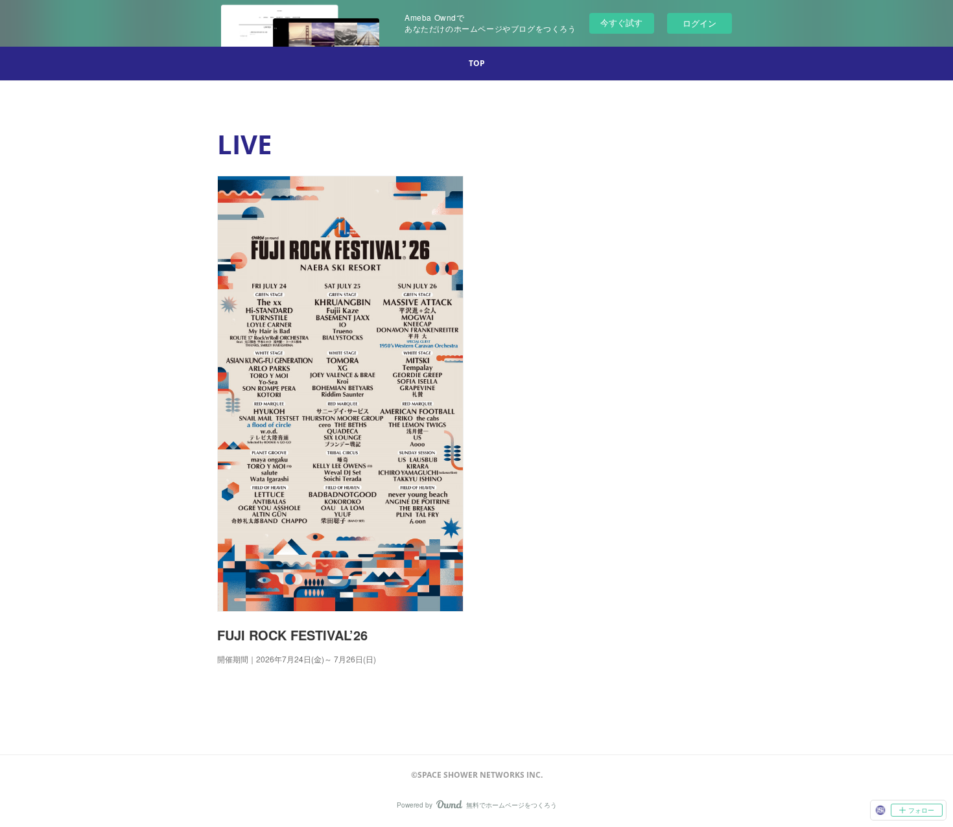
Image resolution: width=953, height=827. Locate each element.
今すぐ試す (621, 22)
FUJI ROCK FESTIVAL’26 (292, 634)
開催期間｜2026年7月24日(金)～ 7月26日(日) (297, 658)
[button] (477, 63)
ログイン (699, 23)
